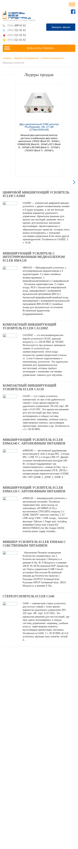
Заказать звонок (60, 27)
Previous (4, 182)
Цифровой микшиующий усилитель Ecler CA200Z (36, 194)
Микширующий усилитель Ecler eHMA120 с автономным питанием (34, 489)
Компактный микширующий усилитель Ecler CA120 (29, 387)
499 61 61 (16, 25)
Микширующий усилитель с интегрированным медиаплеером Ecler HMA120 (34, 257)
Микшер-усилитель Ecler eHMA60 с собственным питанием (34, 543)
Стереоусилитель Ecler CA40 (28, 596)
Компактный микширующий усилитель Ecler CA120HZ (29, 326)
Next (74, 182)
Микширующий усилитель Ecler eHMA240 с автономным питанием (34, 441)
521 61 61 (16, 30)
